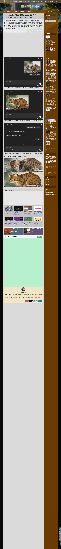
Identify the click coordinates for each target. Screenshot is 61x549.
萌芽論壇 (39, 236)
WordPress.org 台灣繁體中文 (51, 194)
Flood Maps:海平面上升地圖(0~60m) (53, 108)
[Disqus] (23, 250)
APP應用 (52, 70)
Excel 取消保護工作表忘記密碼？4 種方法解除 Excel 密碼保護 (51, 173)
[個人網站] (26, 301)
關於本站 (47, 184)
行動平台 (49, 70)
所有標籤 (47, 181)
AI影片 (49, 58)
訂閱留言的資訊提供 (49, 192)
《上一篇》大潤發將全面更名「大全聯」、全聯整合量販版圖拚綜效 (16, 230)
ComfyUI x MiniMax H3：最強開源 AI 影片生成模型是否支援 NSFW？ (51, 49)
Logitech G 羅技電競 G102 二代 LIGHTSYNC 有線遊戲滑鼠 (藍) (51, 157)
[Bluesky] (34, 301)
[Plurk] (36, 301)
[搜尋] (57, 11)
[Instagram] (28, 301)
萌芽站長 (11, 17)
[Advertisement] (23, 36)
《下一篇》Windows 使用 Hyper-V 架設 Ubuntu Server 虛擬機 (36, 230)
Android (54, 70)
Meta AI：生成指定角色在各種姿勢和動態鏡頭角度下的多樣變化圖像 (51, 161)
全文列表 (47, 179)
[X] (32, 301)
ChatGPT (32, 17)
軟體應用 (53, 105)
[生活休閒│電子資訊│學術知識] (30, 7)
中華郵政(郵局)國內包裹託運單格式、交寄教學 (53, 73)
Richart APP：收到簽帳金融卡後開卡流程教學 (53, 61)
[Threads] (30, 301)
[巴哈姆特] (41, 301)
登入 (47, 189)
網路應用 (21, 17)
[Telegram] (39, 301)
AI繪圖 (28, 17)
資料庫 (55, 92)
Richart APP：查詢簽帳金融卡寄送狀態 (53, 131)
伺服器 (53, 92)
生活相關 (53, 69)
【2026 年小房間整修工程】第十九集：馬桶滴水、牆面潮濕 (51, 170)
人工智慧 (24, 17)
